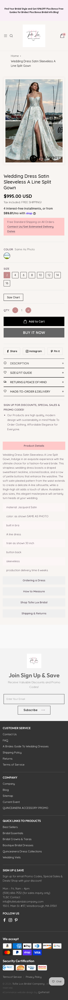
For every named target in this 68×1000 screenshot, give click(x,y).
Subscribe (30, 710)
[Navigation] (6, 36)
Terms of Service (12, 977)
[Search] (13, 36)
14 (57, 275)
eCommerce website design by (20, 992)
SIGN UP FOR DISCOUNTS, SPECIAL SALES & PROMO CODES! (32, 407)
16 (7, 283)
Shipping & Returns (34, 613)
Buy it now (34, 332)
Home (15, 56)
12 (49, 275)
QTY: (7, 310)
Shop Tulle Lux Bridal (34, 602)
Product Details (34, 445)
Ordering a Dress (34, 580)
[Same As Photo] (7, 256)
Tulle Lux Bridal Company (28, 983)
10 (40, 275)
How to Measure (34, 591)
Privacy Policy (34, 977)
